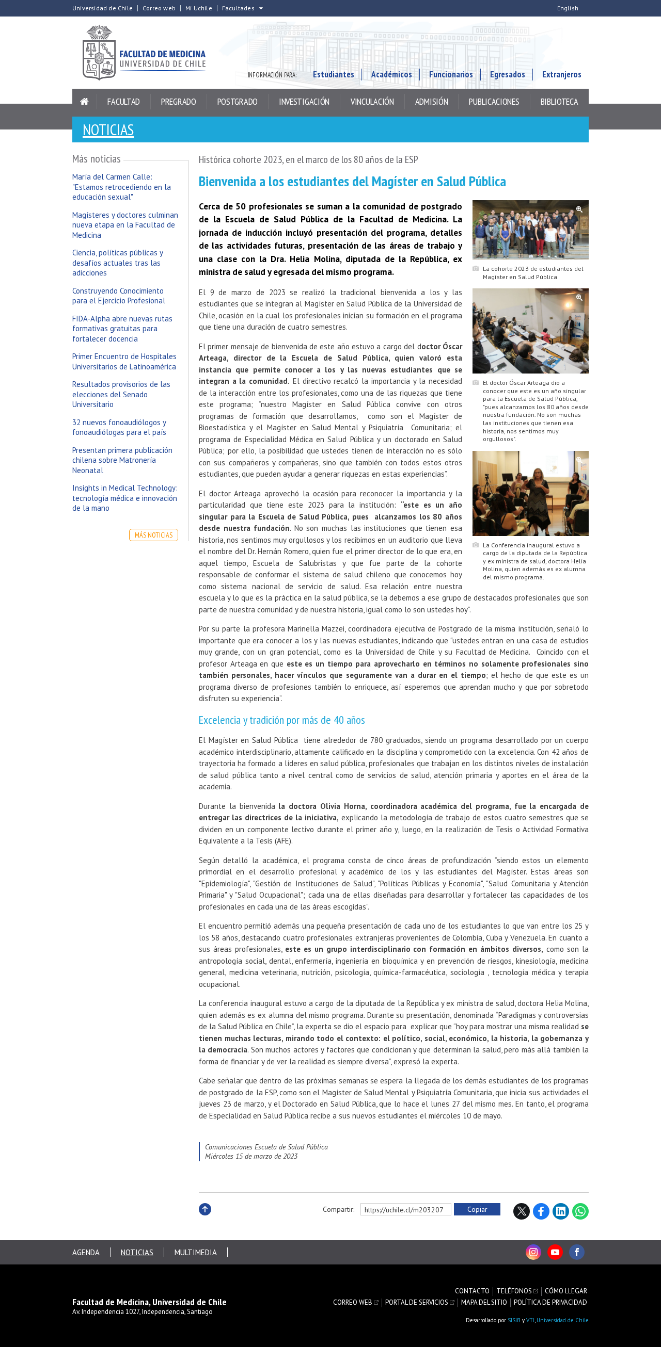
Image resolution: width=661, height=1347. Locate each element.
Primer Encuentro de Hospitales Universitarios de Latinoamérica (124, 361)
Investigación (304, 101)
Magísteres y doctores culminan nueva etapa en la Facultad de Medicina (125, 225)
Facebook (541, 1211)
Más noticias (153, 535)
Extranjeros (561, 74)
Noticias (108, 129)
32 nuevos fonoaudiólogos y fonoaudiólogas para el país (119, 427)
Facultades (238, 8)
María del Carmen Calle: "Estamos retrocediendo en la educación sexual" (121, 187)
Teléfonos (514, 1291)
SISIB (514, 1320)
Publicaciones (494, 101)
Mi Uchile (198, 8)
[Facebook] (577, 1252)
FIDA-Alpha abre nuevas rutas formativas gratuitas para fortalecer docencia (122, 329)
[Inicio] (84, 101)
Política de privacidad (550, 1303)
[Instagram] (533, 1252)
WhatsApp (580, 1211)
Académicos (391, 74)
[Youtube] (555, 1252)
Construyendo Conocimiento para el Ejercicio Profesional (118, 296)
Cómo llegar (566, 1291)
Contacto (472, 1291)
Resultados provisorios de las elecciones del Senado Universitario (121, 394)
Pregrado (178, 101)
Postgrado (237, 101)
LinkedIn (561, 1211)
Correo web (159, 8)
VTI (530, 1320)
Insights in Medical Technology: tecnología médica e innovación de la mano (125, 498)
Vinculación (372, 101)
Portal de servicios (416, 1303)
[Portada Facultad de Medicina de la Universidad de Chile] (149, 53)
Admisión (431, 101)
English (567, 8)
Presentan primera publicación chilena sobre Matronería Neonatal (122, 460)
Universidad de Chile (102, 8)
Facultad (123, 101)
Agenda (86, 1252)
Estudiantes (333, 74)
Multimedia (196, 1252)
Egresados (507, 74)
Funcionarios (451, 74)
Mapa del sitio (484, 1303)
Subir (205, 1220)
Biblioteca (559, 101)
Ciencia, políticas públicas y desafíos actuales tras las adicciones (117, 263)
